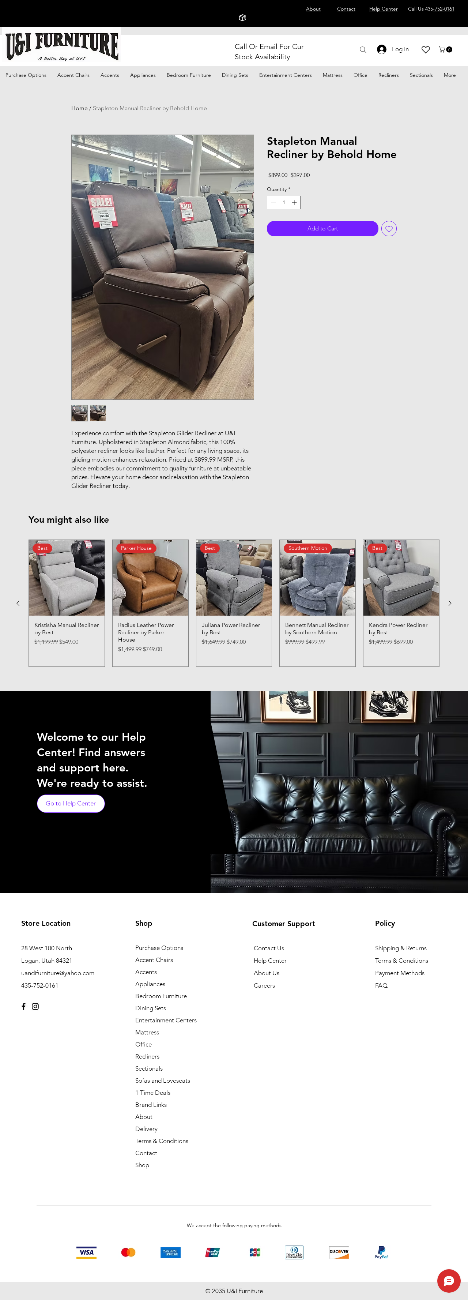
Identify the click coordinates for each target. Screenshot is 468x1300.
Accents (146, 972)
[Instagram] (35, 1006)
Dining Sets (150, 1008)
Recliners (147, 1056)
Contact (146, 1153)
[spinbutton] (283, 202)
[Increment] (294, 202)
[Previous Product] (18, 603)
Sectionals (149, 1068)
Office (143, 1044)
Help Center (270, 960)
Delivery (146, 1128)
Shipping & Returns (401, 948)
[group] (234, 603)
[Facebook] (23, 1006)
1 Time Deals (152, 1092)
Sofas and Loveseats (162, 1080)
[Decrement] (272, 202)
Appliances (150, 984)
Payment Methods (400, 973)
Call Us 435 (431, 8)
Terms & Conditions (161, 1141)
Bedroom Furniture (161, 996)
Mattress (147, 1032)
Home (79, 108)
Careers (264, 985)
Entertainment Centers (166, 1020)
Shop (142, 1165)
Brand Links (151, 1104)
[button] (446, 49)
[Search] (362, 50)
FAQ (381, 985)
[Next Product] (450, 603)
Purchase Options (159, 947)
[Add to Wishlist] (389, 228)
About (143, 1116)
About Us (266, 973)
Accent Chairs (154, 959)
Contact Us (269, 948)
